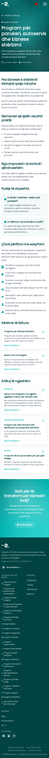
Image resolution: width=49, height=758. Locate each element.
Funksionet (31, 580)
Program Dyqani (11, 693)
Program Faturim (11, 637)
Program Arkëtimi (11, 659)
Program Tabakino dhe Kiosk (12, 687)
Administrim (32, 589)
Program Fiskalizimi (12, 697)
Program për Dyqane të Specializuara (13, 605)
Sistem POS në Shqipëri (10, 583)
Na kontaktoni (13, 567)
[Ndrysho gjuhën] (37, 4)
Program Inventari (11, 628)
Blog (3, 716)
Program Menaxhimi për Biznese (12, 665)
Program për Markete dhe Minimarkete (9, 591)
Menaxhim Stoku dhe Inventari (11, 702)
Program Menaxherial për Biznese (11, 673)
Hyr (3, 725)
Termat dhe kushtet (33, 747)
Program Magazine (12, 633)
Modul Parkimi (10, 624)
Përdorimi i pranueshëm (17, 750)
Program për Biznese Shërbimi (13, 611)
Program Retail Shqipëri (10, 598)
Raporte (30, 594)
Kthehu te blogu (12, 15)
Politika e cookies (35, 750)
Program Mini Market (13, 648)
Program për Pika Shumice (11, 618)
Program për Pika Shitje (11, 680)
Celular (30, 585)
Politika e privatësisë (15, 747)
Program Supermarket (9, 643)
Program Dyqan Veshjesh (10, 654)
